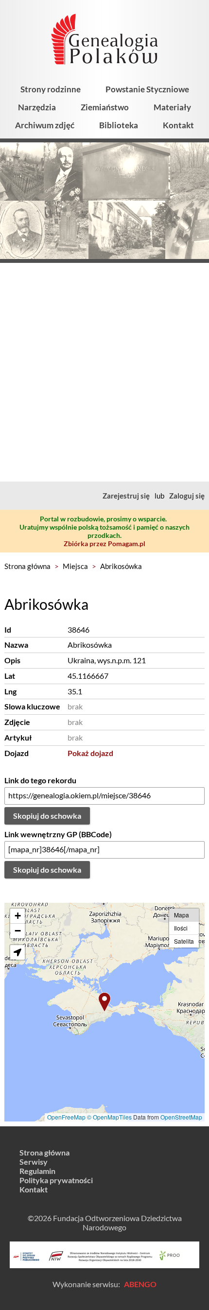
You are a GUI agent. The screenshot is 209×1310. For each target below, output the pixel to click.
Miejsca (75, 566)
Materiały (172, 107)
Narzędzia (37, 107)
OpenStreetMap (181, 1117)
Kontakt (178, 125)
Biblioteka (118, 125)
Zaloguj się (187, 495)
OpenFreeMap (66, 1117)
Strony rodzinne (50, 89)
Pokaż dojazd (90, 753)
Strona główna (27, 566)
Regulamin (37, 1170)
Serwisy (33, 1161)
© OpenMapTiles (109, 1117)
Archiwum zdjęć (44, 125)
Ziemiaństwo (105, 107)
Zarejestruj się (126, 495)
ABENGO (140, 1284)
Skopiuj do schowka (47, 815)
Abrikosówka (121, 566)
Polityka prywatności (56, 1180)
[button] (104, 1002)
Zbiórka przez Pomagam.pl (104, 543)
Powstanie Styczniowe (147, 89)
